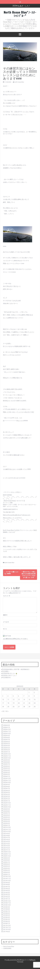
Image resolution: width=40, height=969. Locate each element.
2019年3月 (6, 895)
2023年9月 (6, 784)
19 (13, 703)
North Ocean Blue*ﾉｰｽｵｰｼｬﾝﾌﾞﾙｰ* (20, 14)
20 (19, 703)
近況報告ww (21, 6)
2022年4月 (6, 819)
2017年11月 (7, 927)
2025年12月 (7, 729)
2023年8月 (6, 786)
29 (29, 706)
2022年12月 (7, 803)
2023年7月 (6, 788)
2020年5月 (6, 866)
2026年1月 (6, 727)
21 (24, 703)
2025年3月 (6, 748)
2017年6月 (6, 931)
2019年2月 (6, 897)
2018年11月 (7, 903)
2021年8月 (6, 835)
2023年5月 (6, 792)
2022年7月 (6, 813)
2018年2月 (6, 921)
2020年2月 (6, 872)
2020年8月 (6, 860)
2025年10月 (7, 733)
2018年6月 (6, 913)
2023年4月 (6, 795)
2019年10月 (7, 880)
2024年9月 (6, 760)
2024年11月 (7, 756)
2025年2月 (6, 750)
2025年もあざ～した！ (10, 675)
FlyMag (31, 960)
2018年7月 (6, 911)
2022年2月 (6, 823)
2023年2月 (6, 799)
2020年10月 (7, 856)
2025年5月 (6, 743)
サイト (5, 629)
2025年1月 (6, 752)
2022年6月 (6, 815)
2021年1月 (6, 850)
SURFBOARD (7, 948)
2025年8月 (6, 737)
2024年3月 (6, 772)
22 (29, 703)
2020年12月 (7, 852)
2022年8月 (6, 811)
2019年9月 (6, 882)
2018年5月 (6, 915)
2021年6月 (6, 839)
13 (19, 699)
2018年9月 (6, 907)
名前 (5, 615)
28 (24, 706)
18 (8, 703)
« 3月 (3, 711)
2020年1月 (6, 874)
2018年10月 (7, 905)
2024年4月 (6, 770)
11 (8, 699)
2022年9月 (6, 809)
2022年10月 (7, 807)
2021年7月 (6, 837)
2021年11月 (7, 829)
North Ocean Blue (19, 82)
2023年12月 (7, 778)
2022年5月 (6, 817)
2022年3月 (6, 821)
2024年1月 (6, 776)
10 (3, 699)
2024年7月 (6, 764)
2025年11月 (7, 731)
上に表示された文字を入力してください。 (16, 639)
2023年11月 (7, 780)
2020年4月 (6, 868)
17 (3, 703)
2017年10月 (7, 929)
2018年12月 (7, 901)
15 (29, 699)
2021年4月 (6, 844)
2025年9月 (6, 735)
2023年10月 (7, 782)
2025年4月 (6, 745)
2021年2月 (6, 848)
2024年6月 (6, 766)
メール (6, 622)
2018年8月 (6, 909)
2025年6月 (6, 741)
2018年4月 (6, 917)
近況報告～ (6, 671)
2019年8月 (6, 884)
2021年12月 (7, 827)
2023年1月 (6, 801)
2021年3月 (6, 846)
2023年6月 (6, 790)
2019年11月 (7, 878)
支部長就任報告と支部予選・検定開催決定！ (16, 669)
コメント (6, 596)
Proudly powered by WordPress (14, 960)
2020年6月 (6, 864)
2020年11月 (7, 854)
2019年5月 (6, 890)
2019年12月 (7, 876)
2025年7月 (6, 739)
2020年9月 (6, 858)
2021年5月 (6, 841)
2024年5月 (6, 768)
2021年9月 (6, 833)
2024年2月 (6, 774)
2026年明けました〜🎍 (10, 673)
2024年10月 (7, 758)
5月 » (7, 711)
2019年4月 (6, 893)
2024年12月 (7, 754)
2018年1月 (6, 923)
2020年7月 (6, 862)
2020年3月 (6, 870)
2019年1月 (6, 899)
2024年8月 (6, 762)
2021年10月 (7, 831)
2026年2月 (6, 725)
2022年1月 (6, 825)
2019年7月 (6, 886)
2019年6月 (6, 888)
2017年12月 (7, 925)
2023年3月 (6, 797)
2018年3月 (6, 919)
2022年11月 (7, 805)
